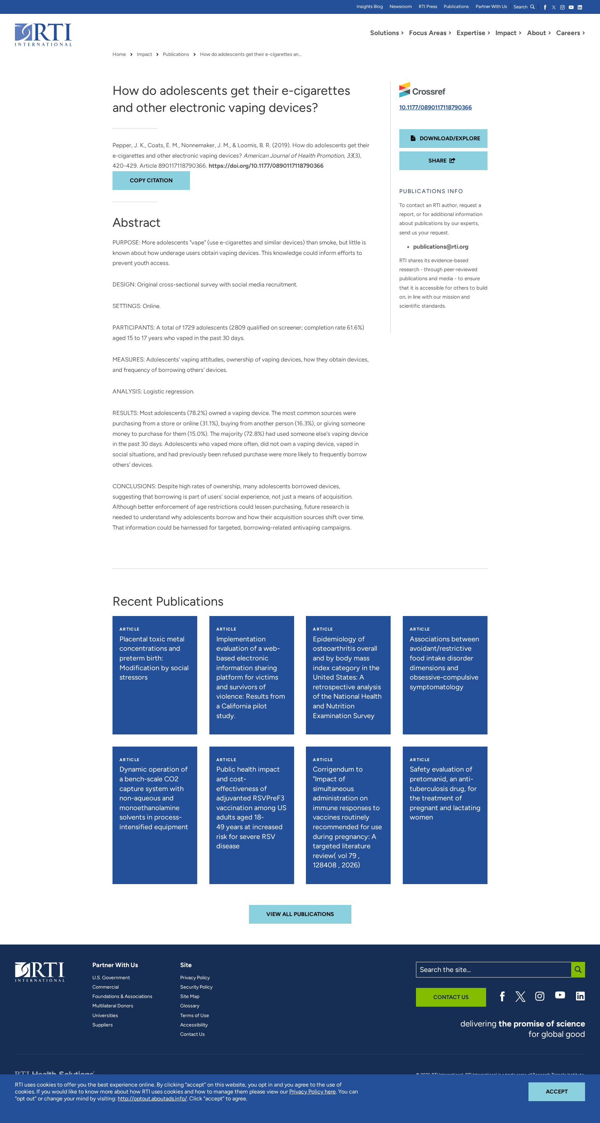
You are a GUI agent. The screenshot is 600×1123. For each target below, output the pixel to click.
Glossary (189, 1006)
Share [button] (437, 160)
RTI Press (428, 6)
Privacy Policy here (312, 1091)
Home (119, 54)
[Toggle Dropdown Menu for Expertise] (489, 33)
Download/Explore (449, 138)
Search (521, 6)
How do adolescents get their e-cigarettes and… (252, 54)
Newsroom (401, 6)
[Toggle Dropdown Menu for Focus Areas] (450, 33)
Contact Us (192, 1034)
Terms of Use (194, 1015)
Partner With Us (491, 6)
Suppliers (102, 1025)
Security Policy (196, 987)
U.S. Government (111, 977)
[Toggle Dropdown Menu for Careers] (583, 33)
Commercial (105, 987)
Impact (144, 54)
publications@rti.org (440, 246)
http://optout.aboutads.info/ (152, 1098)
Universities (105, 1015)
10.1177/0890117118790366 (435, 107)
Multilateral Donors (112, 1006)
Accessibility (194, 1025)
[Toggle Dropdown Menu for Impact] (520, 33)
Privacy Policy (195, 977)
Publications (456, 6)
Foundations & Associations (122, 996)
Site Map (189, 996)
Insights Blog (370, 6)
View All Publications (300, 914)
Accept (565, 1091)
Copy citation (151, 180)
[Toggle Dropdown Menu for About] (549, 33)
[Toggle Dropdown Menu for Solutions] (402, 33)
